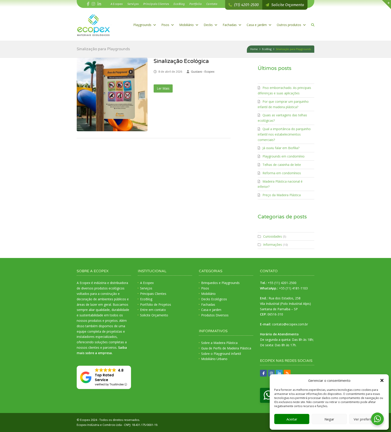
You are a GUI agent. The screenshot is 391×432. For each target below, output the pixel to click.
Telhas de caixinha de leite (281, 164)
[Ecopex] (94, 25)
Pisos (165, 25)
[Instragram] (93, 4)
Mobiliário (187, 25)
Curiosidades (272, 236)
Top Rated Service (104, 377)
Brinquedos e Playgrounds (220, 283)
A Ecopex (117, 4)
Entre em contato (153, 310)
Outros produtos (289, 25)
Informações (272, 244)
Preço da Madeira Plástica (281, 195)
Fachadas (230, 25)
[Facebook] (88, 4)
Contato (211, 4)
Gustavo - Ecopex (203, 71)
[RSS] (287, 373)
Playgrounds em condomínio (283, 156)
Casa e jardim (257, 25)
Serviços (133, 4)
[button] (382, 380)
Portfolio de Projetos (155, 304)
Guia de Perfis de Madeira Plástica (226, 348)
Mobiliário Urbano (214, 359)
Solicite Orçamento (154, 315)
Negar (329, 419)
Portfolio (195, 4)
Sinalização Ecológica (181, 61)
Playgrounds (142, 25)
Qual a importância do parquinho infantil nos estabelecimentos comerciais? (284, 134)
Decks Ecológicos (214, 299)
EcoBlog (179, 4)
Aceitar (291, 419)
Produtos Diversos (215, 315)
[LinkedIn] (99, 4)
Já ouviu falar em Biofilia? (280, 148)
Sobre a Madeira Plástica (219, 343)
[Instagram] (271, 373)
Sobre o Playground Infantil (221, 353)
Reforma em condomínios (281, 173)
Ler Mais (163, 88)
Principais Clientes (156, 4)
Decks (209, 25)
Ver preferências (367, 419)
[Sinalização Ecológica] (112, 94)
